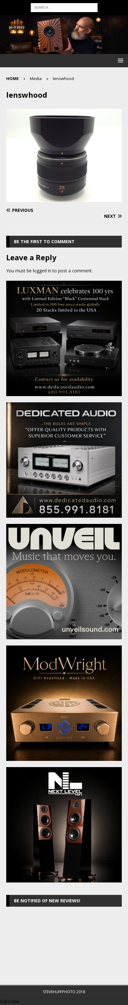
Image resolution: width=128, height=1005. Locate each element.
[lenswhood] (64, 198)
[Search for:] (64, 7)
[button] (119, 60)
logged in (42, 271)
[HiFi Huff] (64, 50)
